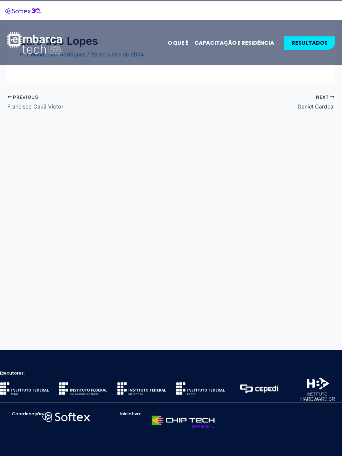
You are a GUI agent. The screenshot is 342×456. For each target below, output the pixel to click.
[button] (309, 43)
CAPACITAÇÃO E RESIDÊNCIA (234, 43)
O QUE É (178, 43)
